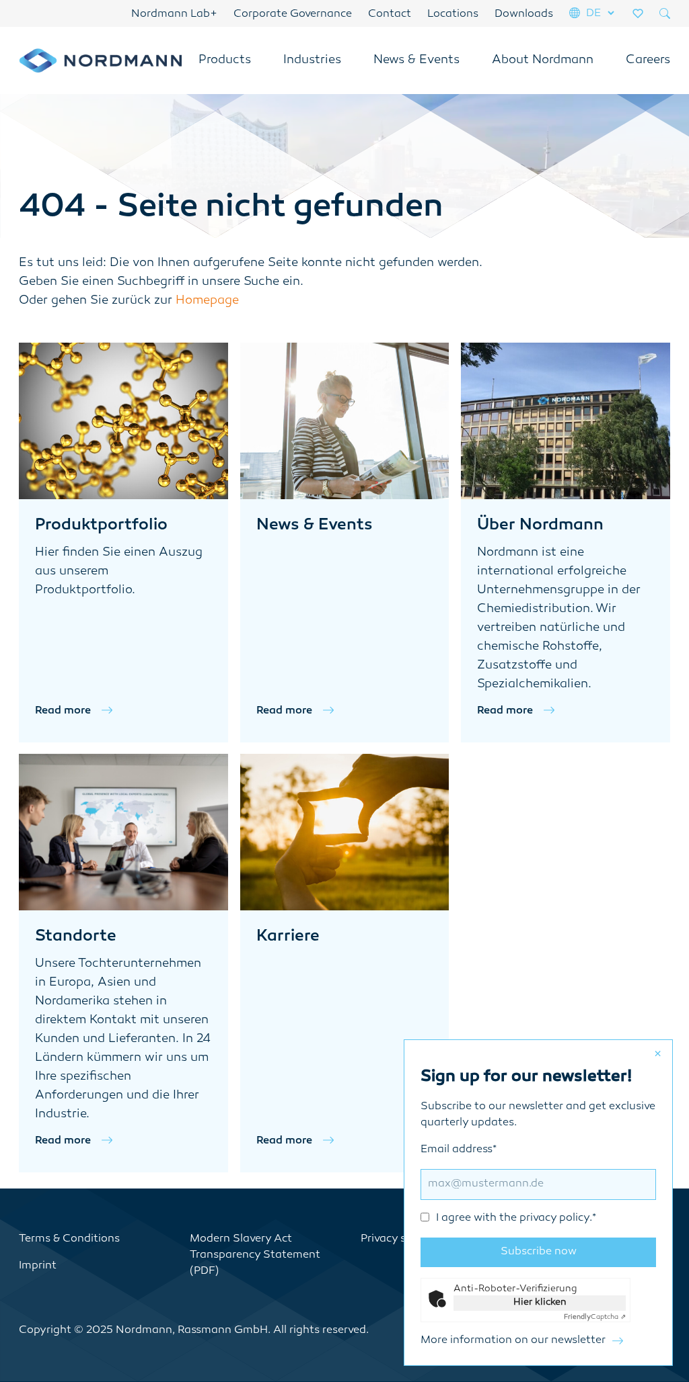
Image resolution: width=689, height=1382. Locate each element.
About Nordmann (542, 60)
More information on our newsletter (513, 1340)
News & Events (416, 60)
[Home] (100, 60)
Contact (389, 14)
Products (224, 60)
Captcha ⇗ (595, 1317)
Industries (312, 60)
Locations (452, 14)
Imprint (38, 1266)
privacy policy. (555, 1218)
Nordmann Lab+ (174, 14)
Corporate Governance (292, 14)
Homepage (207, 301)
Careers (648, 60)
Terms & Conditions (69, 1239)
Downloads (524, 14)
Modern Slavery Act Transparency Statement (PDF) (255, 1255)
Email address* (508, 1184)
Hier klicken (540, 1302)
